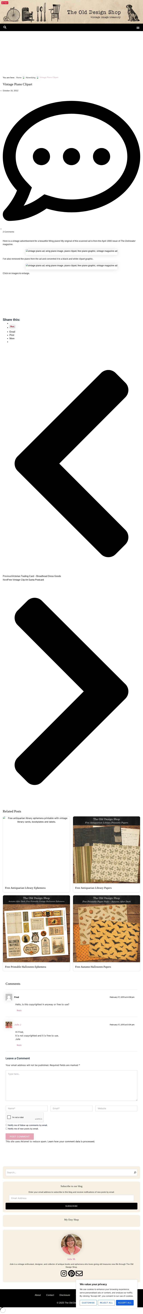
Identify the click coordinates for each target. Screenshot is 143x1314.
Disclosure (64, 1295)
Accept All (125, 1302)
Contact (50, 1295)
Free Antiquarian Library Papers (93, 887)
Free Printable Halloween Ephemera (25, 966)
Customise (88, 1302)
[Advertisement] (71, 52)
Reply (19, 1010)
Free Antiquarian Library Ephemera (25, 887)
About (38, 1295)
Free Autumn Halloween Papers (93, 966)
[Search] (135, 1172)
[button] (4, 28)
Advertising (30, 77)
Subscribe (71, 1206)
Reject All (106, 1302)
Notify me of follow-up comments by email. (27, 1125)
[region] (106, 1294)
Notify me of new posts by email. (23, 1128)
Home (19, 77)
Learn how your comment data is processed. (71, 1141)
